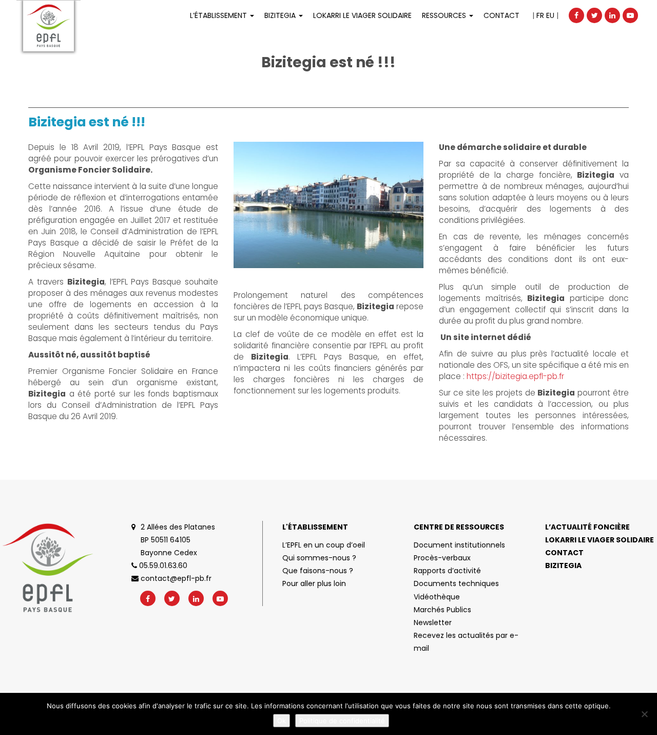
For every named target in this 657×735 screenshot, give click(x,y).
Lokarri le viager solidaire (599, 540)
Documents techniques (456, 583)
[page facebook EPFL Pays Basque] (576, 15)
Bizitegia (281, 15)
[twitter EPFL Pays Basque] (594, 15)
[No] (644, 714)
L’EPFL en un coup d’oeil (323, 545)
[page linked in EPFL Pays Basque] (612, 15)
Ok (281, 721)
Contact (501, 15)
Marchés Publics (442, 610)
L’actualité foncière (587, 527)
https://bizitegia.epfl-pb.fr (515, 376)
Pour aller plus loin (314, 583)
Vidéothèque (437, 597)
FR (540, 15)
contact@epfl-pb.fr (175, 578)
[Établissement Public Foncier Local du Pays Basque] (48, 26)
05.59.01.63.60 (162, 565)
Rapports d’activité (447, 571)
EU (550, 15)
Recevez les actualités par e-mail (466, 641)
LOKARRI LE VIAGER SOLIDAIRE (362, 15)
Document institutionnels (459, 545)
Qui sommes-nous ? (319, 558)
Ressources (445, 15)
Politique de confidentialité (342, 721)
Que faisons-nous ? (317, 571)
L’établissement (219, 15)
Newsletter (433, 622)
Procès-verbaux (442, 558)
